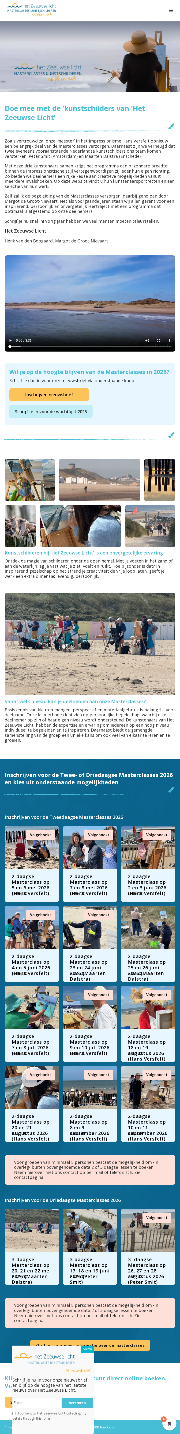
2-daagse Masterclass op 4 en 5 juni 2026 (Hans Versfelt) (31, 964)
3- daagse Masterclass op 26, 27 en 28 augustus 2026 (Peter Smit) (147, 1270)
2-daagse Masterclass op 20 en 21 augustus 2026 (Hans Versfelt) (31, 1127)
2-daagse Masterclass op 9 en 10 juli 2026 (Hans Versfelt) (89, 1044)
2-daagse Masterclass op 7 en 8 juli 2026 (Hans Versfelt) (31, 1044)
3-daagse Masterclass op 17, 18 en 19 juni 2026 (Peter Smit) (90, 1270)
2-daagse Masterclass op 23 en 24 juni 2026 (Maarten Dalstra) (89, 967)
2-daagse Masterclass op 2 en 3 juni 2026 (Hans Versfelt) (147, 884)
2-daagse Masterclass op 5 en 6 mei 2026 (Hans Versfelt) (31, 884)
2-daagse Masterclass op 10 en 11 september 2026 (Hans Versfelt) (148, 1127)
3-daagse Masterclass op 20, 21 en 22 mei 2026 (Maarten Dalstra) (31, 1270)
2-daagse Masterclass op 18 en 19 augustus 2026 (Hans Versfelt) (147, 1047)
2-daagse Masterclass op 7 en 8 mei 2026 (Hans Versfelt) (89, 884)
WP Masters (104, 1427)
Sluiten (87, 1349)
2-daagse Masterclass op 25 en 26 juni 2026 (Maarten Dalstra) (147, 967)
